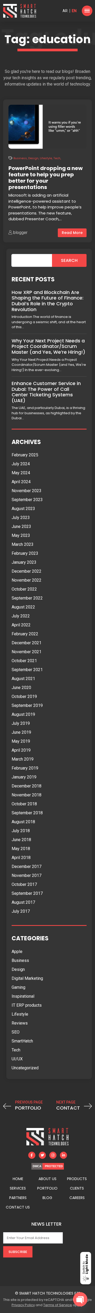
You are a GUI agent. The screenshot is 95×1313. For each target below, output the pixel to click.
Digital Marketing (27, 978)
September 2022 (27, 598)
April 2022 (21, 624)
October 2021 (24, 660)
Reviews (20, 1023)
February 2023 (25, 553)
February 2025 (25, 454)
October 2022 (24, 589)
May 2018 (21, 848)
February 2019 (25, 768)
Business (20, 158)
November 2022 (26, 580)
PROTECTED (54, 1166)
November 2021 (26, 651)
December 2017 (26, 866)
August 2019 (23, 714)
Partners (18, 1197)
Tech (56, 158)
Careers (77, 1197)
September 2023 (27, 499)
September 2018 (27, 812)
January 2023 (24, 562)
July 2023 (21, 517)
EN (74, 11)
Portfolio (47, 1188)
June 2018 (21, 839)
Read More (72, 232)
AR (65, 11)
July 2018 (21, 830)
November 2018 (26, 794)
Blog (47, 1197)
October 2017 (24, 884)
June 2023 (21, 526)
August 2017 (23, 902)
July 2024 (21, 463)
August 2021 (23, 678)
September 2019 (27, 705)
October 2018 (24, 803)
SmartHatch (22, 1041)
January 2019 (24, 777)
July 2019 (21, 723)
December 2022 (26, 571)
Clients (77, 1188)
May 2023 (21, 535)
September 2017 (27, 893)
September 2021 (27, 669)
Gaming (18, 987)
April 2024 (21, 481)
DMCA (37, 1166)
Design (33, 158)
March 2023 (23, 544)
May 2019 (21, 741)
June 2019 (21, 732)
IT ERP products (27, 1005)
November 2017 (26, 875)
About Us (47, 1178)
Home (18, 1178)
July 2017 (21, 911)
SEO (16, 1032)
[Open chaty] (80, 1299)
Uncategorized (25, 1067)
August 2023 (23, 508)
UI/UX (17, 1058)
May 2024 (21, 472)
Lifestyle (46, 158)
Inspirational (23, 996)
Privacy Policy (23, 1304)
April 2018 (21, 857)
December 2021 (26, 642)
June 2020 (21, 687)
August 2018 (23, 821)
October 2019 (24, 696)
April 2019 (21, 750)
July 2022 (21, 615)
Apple (17, 951)
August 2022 (23, 607)
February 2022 (25, 633)
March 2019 (23, 759)
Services (18, 1188)
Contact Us (18, 1207)
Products (77, 1178)
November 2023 (26, 490)
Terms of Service (57, 1304)
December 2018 (26, 785)
